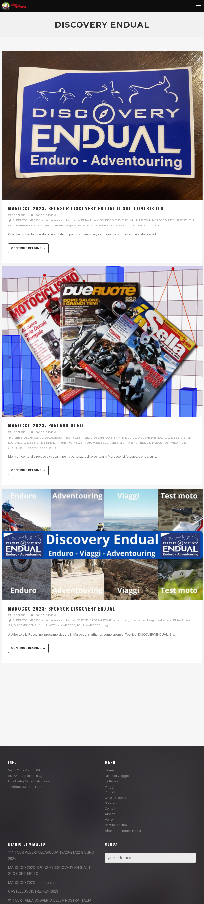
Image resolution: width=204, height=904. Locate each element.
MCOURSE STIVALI (181, 220)
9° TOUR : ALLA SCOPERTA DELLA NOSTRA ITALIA (49, 900)
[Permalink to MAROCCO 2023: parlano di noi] (102, 342)
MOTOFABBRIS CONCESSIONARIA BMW (35, 225)
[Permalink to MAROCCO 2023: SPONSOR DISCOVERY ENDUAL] (102, 545)
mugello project (75, 225)
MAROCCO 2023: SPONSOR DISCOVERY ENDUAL (61, 608)
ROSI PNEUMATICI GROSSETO (107, 225)
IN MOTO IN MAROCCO (151, 220)
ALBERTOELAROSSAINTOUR (92, 437)
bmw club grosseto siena (155, 620)
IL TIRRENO (48, 442)
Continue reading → (28, 248)
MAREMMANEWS (69, 442)
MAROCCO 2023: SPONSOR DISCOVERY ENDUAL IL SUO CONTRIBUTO (86, 208)
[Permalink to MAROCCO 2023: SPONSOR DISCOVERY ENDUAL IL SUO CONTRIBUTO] (102, 126)
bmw (76, 220)
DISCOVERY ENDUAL (119, 220)
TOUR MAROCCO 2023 (144, 225)
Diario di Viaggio (45, 215)
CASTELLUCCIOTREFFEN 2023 (33, 891)
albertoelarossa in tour (56, 220)
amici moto (120, 620)
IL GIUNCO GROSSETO (23, 442)
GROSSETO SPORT (180, 437)
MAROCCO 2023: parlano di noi (46, 425)
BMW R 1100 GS (92, 220)
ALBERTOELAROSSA (26, 220)
